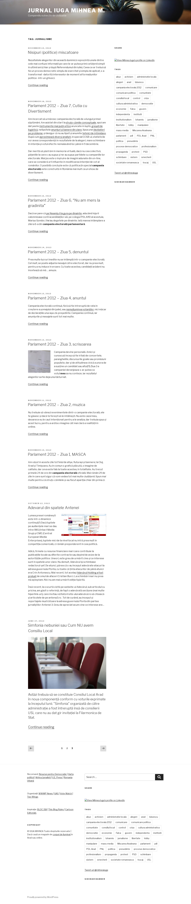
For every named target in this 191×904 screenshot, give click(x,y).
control (136, 98)
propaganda (122, 152)
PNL (152, 135)
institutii (138, 114)
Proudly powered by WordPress (42, 897)
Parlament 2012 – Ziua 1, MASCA (57, 454)
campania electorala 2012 (128, 87)
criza (146, 98)
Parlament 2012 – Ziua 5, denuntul (58, 252)
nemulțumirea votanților (80, 309)
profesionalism (149, 146)
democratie (147, 103)
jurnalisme (153, 119)
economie (121, 109)
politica (119, 141)
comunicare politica (125, 93)
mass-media (122, 130)
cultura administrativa (127, 103)
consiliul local (122, 98)
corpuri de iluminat (62, 834)
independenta (123, 114)
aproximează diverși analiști (55, 136)
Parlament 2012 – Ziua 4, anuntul (57, 298)
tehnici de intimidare (94, 133)
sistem (133, 157)
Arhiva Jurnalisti (43, 777)
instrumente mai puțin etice (55, 126)
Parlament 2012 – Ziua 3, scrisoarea (59, 344)
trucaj (145, 162)
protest (135, 152)
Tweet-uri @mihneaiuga (126, 173)
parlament (121, 135)
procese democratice (127, 146)
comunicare (151, 87)
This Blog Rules (56, 809)
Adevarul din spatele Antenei (53, 507)
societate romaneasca (127, 162)
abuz (118, 76)
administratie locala (146, 76)
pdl (131, 135)
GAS (56, 793)
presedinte (132, 141)
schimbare (121, 157)
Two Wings (32, 796)
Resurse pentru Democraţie (53, 774)
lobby (131, 125)
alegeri (119, 82)
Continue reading (38, 85)
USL (154, 162)
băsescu (139, 82)
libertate (120, 125)
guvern (142, 109)
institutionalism (123, 119)
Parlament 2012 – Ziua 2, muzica (56, 404)
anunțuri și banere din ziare (66, 129)
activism (129, 76)
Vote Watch (66, 793)
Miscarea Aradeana (142, 130)
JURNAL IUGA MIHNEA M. (66, 10)
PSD (145, 152)
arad (129, 82)
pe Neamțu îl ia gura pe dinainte (64, 213)
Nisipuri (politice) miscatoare (53, 52)
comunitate (145, 93)
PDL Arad (141, 135)
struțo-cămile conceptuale (81, 122)
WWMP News (45, 793)
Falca (132, 109)
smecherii (146, 157)
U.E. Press (57, 777)
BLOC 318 (42, 809)
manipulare (143, 125)
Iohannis (139, 119)
